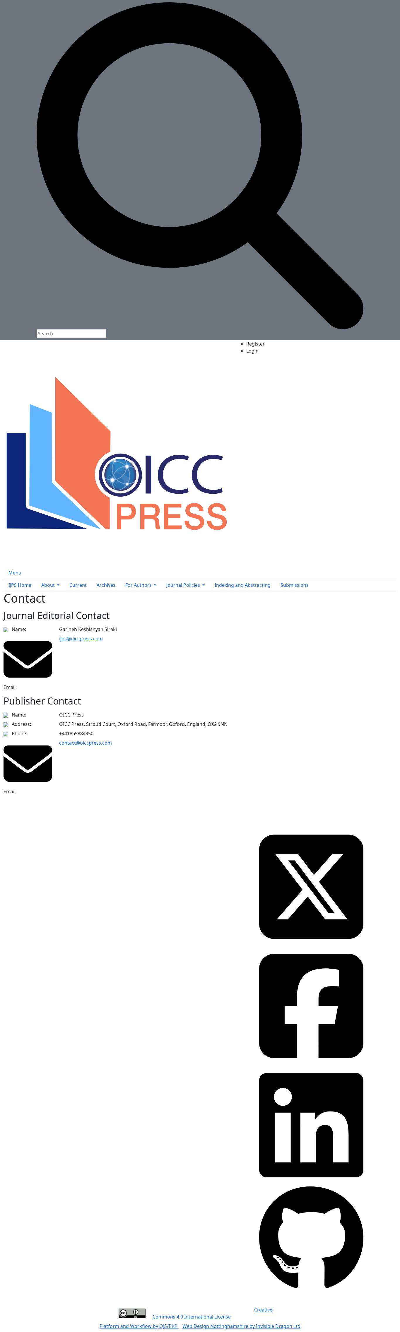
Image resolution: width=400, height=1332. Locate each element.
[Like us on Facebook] (311, 1005)
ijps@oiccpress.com (81, 638)
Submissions (295, 585)
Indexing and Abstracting (243, 585)
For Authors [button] (139, 585)
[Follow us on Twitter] (311, 886)
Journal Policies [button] (183, 585)
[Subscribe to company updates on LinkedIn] (311, 1124)
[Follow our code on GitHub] (311, 1238)
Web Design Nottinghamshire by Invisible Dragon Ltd (241, 1326)
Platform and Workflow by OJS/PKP (139, 1326)
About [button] (48, 585)
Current (78, 585)
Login (252, 351)
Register (255, 344)
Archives (106, 585)
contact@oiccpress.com (85, 743)
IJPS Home (19, 585)
